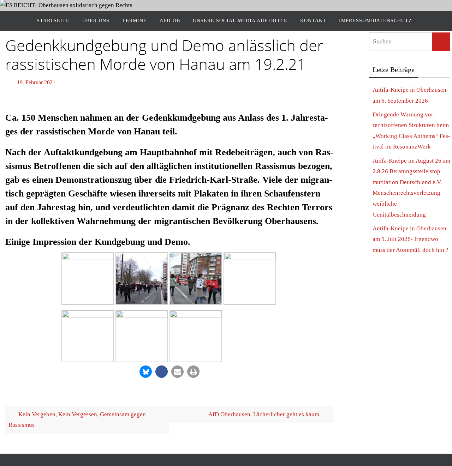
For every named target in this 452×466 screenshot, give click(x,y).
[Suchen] (441, 41)
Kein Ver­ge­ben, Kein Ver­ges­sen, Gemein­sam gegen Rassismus (77, 420)
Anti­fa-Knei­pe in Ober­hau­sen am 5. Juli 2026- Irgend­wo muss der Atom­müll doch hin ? (410, 239)
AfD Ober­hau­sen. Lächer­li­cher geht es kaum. (265, 414)
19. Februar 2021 (36, 82)
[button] (145, 371)
